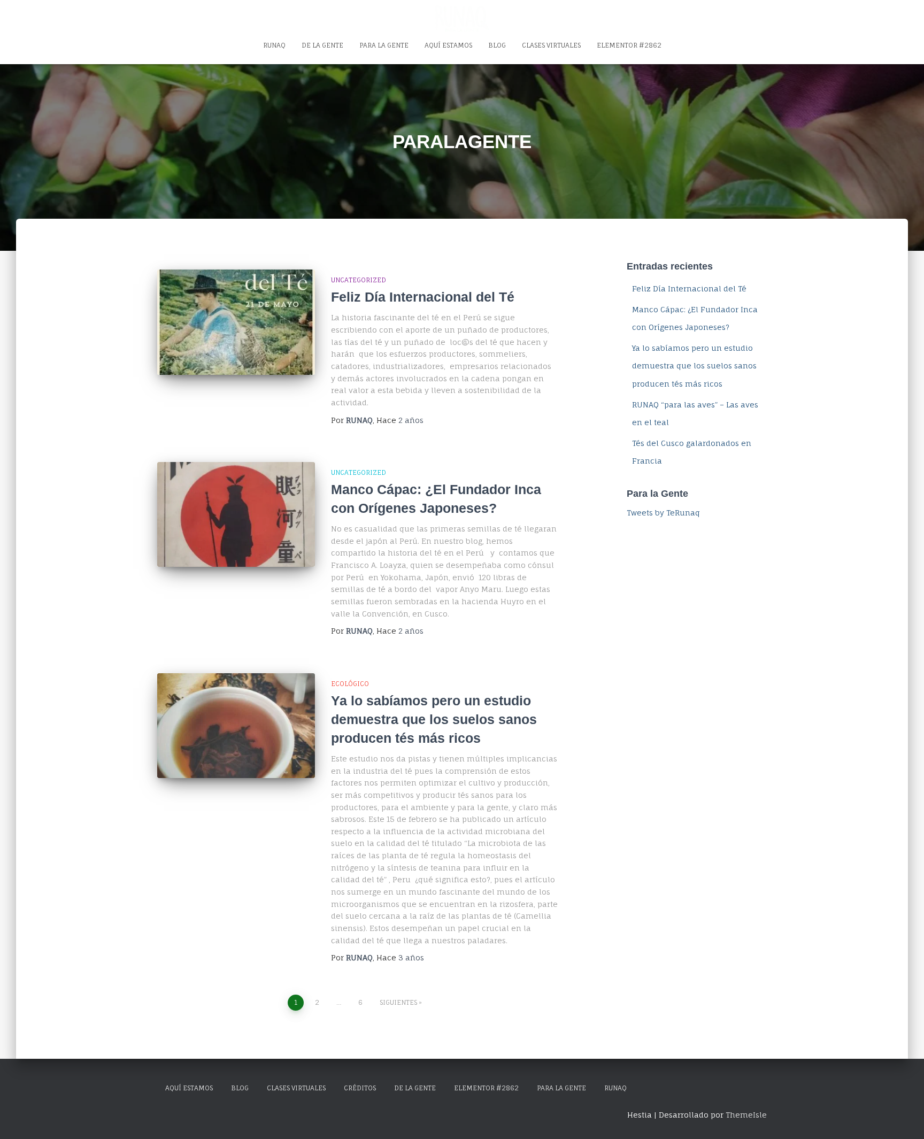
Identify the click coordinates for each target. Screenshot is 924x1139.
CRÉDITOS (360, 1088)
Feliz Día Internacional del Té (422, 296)
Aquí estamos (448, 45)
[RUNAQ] (462, 18)
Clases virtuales (551, 45)
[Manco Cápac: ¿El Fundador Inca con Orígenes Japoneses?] (236, 514)
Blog (497, 45)
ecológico (350, 684)
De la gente (322, 45)
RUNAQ (274, 45)
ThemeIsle (746, 1114)
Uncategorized (358, 280)
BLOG (240, 1088)
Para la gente (384, 45)
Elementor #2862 (629, 45)
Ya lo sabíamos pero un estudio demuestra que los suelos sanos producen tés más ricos (434, 719)
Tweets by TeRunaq (663, 512)
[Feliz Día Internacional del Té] (236, 322)
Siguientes (398, 1002)
